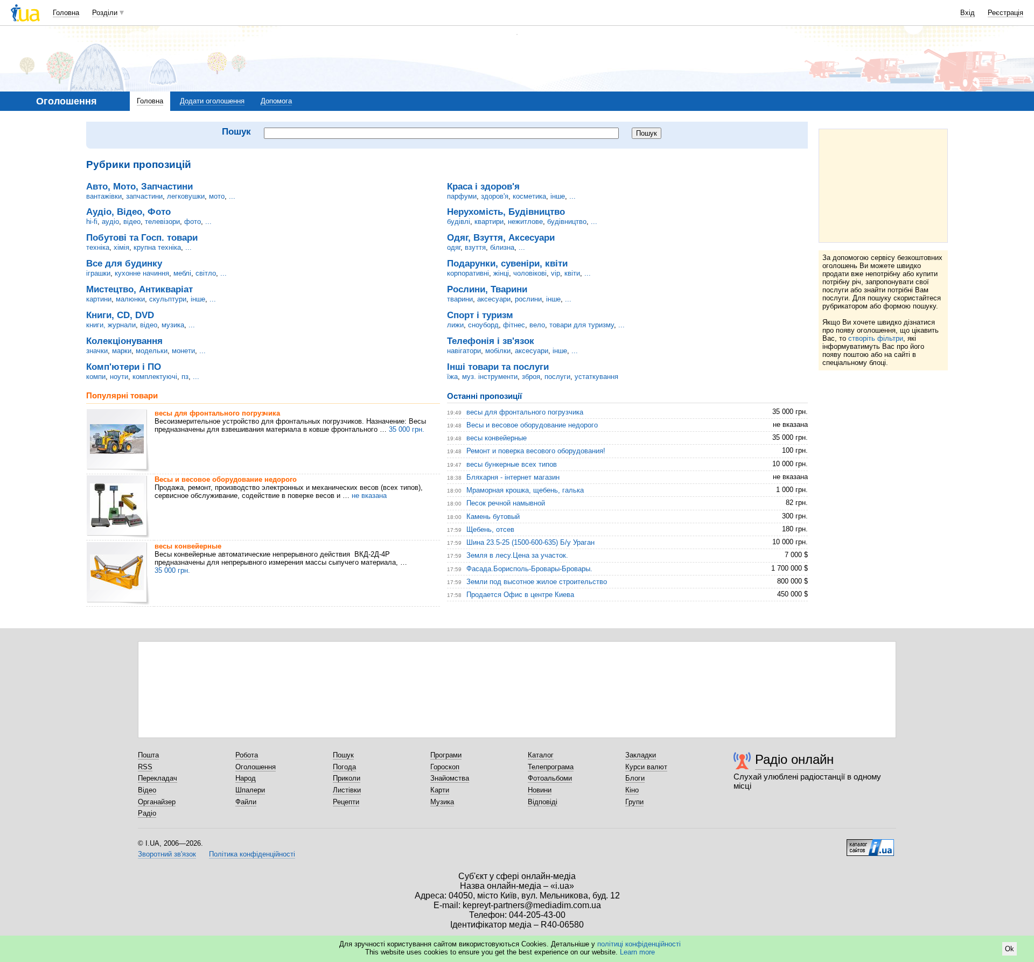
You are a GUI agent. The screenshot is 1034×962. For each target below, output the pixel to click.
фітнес (514, 325)
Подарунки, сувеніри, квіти (507, 263)
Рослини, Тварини (487, 289)
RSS (145, 767)
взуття (475, 247)
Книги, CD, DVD (120, 315)
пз (184, 377)
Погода (344, 767)
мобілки (498, 351)
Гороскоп (444, 767)
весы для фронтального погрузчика (217, 413)
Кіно (632, 790)
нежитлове (525, 221)
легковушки (186, 196)
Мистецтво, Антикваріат (139, 289)
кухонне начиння (142, 273)
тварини (460, 299)
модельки (151, 351)
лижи (455, 325)
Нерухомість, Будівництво (506, 211)
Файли (245, 802)
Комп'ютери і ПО (123, 366)
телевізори (162, 221)
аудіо (110, 221)
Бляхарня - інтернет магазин (513, 477)
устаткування (596, 377)
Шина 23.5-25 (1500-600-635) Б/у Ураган (530, 542)
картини (98, 299)
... (232, 196)
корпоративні (468, 273)
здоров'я (494, 196)
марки (121, 351)
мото (217, 196)
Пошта (148, 755)
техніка (97, 247)
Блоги (635, 778)
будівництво (566, 221)
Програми (446, 755)
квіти (572, 273)
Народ (245, 778)
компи (96, 377)
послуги (557, 377)
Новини (539, 790)
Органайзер (157, 802)
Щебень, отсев (490, 529)
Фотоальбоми (550, 778)
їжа (452, 377)
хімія (121, 247)
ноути (119, 377)
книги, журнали (111, 325)
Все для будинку (124, 263)
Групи (634, 802)
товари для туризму (581, 325)
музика (173, 325)
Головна (66, 13)
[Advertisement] (883, 186)
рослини (528, 299)
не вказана (369, 495)
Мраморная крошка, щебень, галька (525, 490)
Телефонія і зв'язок (490, 340)
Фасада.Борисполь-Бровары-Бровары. (529, 569)
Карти (439, 790)
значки (97, 351)
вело (537, 325)
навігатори (464, 351)
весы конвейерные (188, 546)
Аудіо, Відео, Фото (128, 211)
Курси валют (646, 767)
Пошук (343, 755)
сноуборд (483, 325)
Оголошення (255, 767)
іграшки (98, 273)
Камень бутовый (493, 516)
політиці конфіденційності (639, 944)
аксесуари (494, 299)
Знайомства (449, 778)
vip (555, 273)
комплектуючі (154, 377)
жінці (501, 273)
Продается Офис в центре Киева (520, 595)
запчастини (144, 196)
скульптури (167, 299)
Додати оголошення (212, 101)
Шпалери (250, 790)
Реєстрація (1005, 13)
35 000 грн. (406, 429)
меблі (182, 273)
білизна (502, 247)
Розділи (104, 13)
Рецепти (346, 802)
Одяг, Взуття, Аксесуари (501, 237)
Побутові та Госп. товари (142, 237)
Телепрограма (551, 767)
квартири (489, 221)
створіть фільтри (875, 338)
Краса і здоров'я (483, 186)
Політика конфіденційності (252, 854)
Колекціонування (124, 340)
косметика (529, 196)
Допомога (276, 101)
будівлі (458, 221)
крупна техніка (157, 247)
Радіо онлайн (794, 759)
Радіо (147, 813)
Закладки (640, 755)
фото (192, 221)
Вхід (967, 13)
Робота (246, 755)
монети (183, 351)
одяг (453, 247)
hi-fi (91, 221)
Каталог (541, 755)
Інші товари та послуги (498, 366)
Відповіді (542, 802)
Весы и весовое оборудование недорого (226, 479)
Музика (442, 802)
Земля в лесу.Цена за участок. (517, 555)
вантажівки (104, 196)
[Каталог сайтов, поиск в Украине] (870, 843)
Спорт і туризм (480, 315)
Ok (1009, 949)
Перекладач (157, 778)
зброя (531, 377)
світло (205, 273)
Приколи (346, 778)
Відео (147, 790)
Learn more (637, 952)
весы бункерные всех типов (511, 464)
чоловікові (530, 273)
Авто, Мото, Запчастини (139, 186)
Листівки (347, 790)
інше (198, 299)
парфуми (462, 196)
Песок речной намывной (505, 503)
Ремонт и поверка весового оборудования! (535, 451)
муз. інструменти (490, 377)
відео (132, 221)
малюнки (130, 299)
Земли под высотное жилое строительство (536, 582)
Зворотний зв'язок (167, 854)
